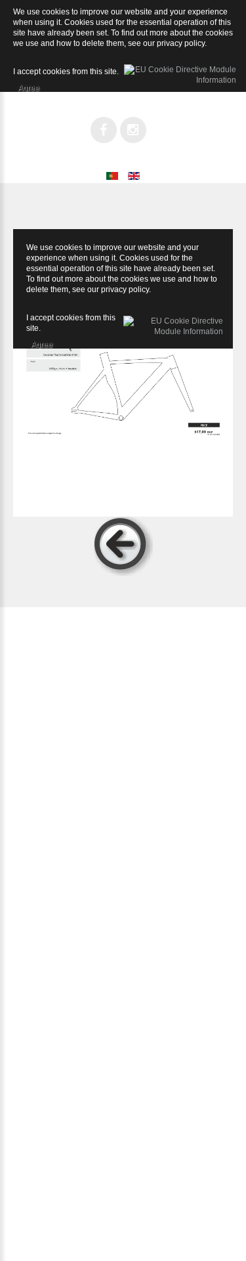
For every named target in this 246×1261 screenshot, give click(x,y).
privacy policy (125, 289)
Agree (41, 342)
